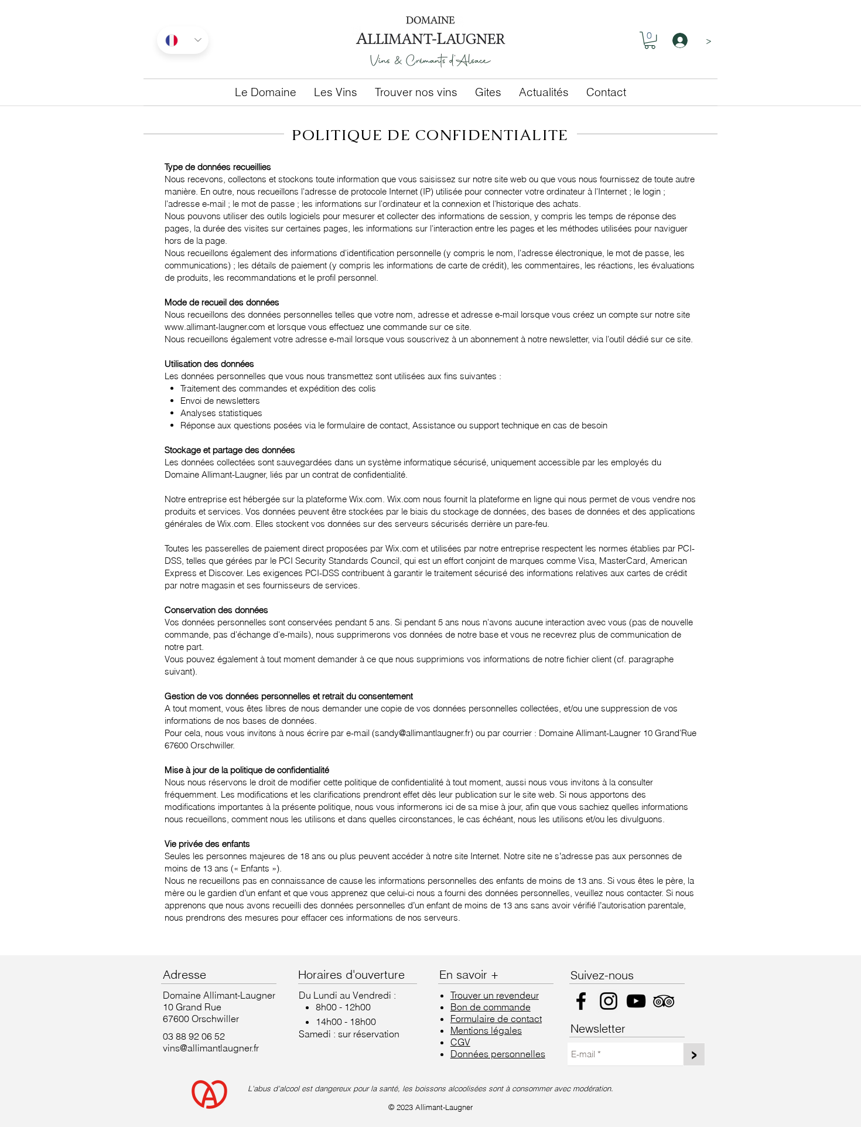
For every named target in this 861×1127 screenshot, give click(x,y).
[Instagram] (608, 1001)
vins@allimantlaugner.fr (211, 1048)
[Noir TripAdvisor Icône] (663, 1001)
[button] (650, 40)
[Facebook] (581, 1001)
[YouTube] (636, 1001)
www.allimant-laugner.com (215, 326)
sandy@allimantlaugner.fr (422, 732)
